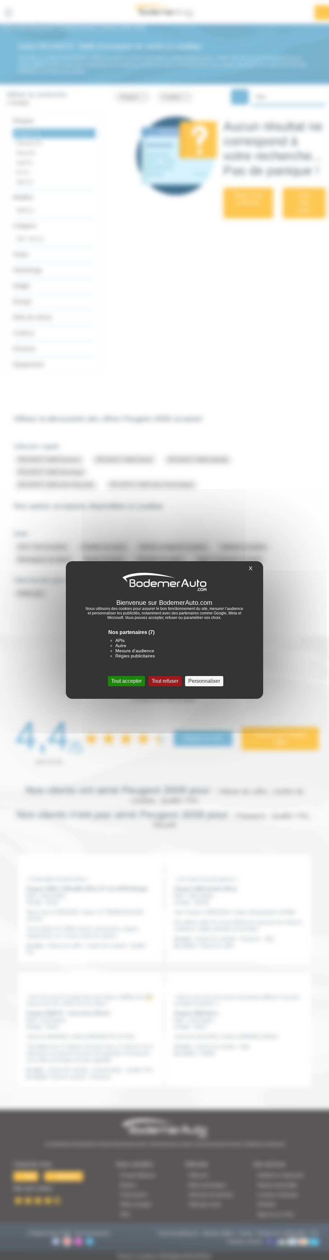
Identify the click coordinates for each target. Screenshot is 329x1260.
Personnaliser (204, 681)
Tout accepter (126, 681)
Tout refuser (165, 681)
